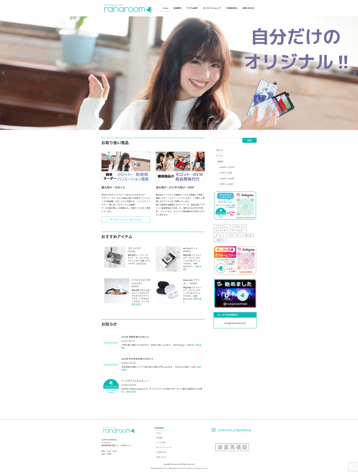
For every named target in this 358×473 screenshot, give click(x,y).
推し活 (248, 235)
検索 (249, 140)
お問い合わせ (161, 457)
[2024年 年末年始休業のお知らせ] (111, 365)
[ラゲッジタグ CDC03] (114, 257)
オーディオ (221, 231)
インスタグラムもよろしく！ (135, 380)
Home (158, 433)
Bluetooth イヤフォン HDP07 (191, 282)
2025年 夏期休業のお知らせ (135, 337)
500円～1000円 (226, 184)
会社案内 (159, 438)
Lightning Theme (178, 468)
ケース (219, 235)
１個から (220, 240)
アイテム (219, 156)
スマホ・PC (233, 235)
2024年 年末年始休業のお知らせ (137, 358)
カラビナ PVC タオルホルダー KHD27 (141, 283)
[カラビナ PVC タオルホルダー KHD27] (116, 291)
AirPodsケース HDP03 (191, 249)
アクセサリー (222, 226)
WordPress (164, 468)
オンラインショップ (163, 447)
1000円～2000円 (226, 167)
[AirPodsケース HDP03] (168, 259)
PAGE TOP (347, 456)
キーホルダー (238, 231)
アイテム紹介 (161, 443)
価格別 (220, 161)
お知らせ (219, 150)
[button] (355, 73)
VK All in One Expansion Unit (197, 468)
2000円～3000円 (226, 178)
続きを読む (142, 263)
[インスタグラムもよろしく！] (111, 387)
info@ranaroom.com (235, 323)
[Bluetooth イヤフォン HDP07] (168, 291)
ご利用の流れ (161, 452)
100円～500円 (225, 173)
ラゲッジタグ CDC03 (135, 249)
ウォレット (239, 226)
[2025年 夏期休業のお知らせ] (111, 343)
